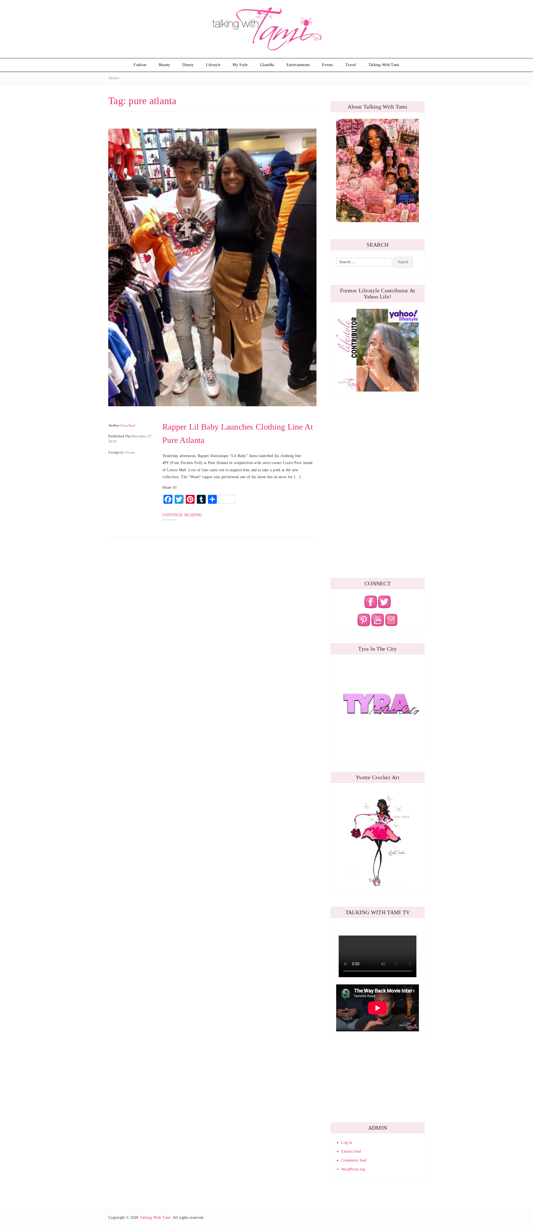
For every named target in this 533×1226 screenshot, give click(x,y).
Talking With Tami (383, 65)
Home (113, 78)
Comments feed (354, 1160)
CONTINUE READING (182, 515)
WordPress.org (353, 1169)
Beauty (164, 65)
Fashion (140, 65)
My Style (240, 65)
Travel (350, 65)
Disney (188, 65)
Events (327, 65)
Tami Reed (128, 425)
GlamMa (267, 65)
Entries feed (351, 1151)
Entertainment (298, 65)
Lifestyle (213, 65)
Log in (346, 1142)
